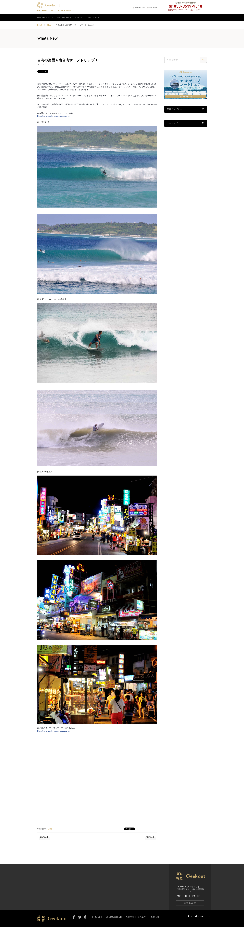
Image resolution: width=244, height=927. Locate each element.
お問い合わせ (140, 7)
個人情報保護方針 (114, 917)
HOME (39, 25)
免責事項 (130, 917)
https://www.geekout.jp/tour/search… (53, 116)
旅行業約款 (142, 917)
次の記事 (150, 837)
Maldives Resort (64, 17)
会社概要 (98, 917)
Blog (49, 25)
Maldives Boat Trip (45, 17)
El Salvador (80, 17)
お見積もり (153, 7)
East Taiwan (93, 17)
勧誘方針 (155, 917)
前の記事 (44, 837)
